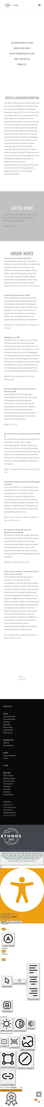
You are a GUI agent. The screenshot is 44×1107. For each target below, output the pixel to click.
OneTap (14, 916)
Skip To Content (5, 1087)
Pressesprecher (8, 783)
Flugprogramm (7, 732)
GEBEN (5, 752)
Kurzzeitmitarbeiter (9, 719)
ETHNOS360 (7, 801)
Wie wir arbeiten (8, 775)
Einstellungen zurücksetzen (11, 1090)
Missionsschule (7, 727)
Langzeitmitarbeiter (9, 716)
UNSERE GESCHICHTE (22, 679)
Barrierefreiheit (8, 794)
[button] (1, 867)
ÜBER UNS (6, 773)
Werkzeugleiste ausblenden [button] (11, 922)
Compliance (6, 791)
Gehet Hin (6, 742)
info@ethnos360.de (9, 812)
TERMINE (5, 765)
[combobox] (22, 858)
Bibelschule (6, 724)
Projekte (5, 758)
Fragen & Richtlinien (9, 755)
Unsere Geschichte (9, 781)
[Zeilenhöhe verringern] (4, 959)
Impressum (6, 789)
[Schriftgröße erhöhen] (4, 920)
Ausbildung (6, 721)
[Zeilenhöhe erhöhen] (4, 951)
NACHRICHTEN (8, 740)
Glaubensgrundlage (9, 778)
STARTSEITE (7, 706)
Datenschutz (7, 786)
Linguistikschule (8, 730)
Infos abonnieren (8, 745)
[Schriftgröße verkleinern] (4, 929)
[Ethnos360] (11, 836)
